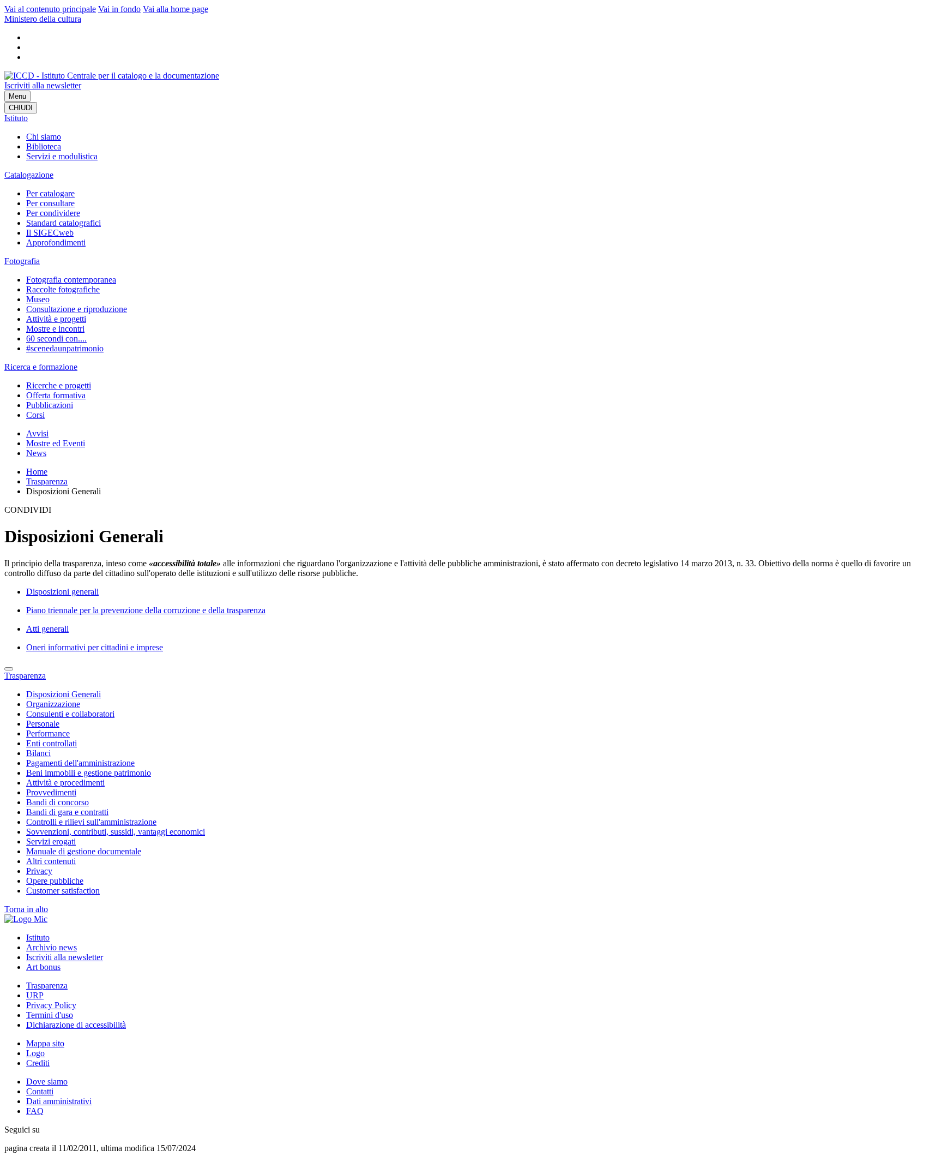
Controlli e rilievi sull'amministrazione (91, 821)
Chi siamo (43, 136)
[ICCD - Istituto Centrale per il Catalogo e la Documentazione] (111, 75)
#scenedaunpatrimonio (65, 348)
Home (36, 471)
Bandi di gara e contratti (67, 812)
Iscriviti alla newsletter (42, 85)
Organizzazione (53, 704)
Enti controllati (51, 743)
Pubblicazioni (49, 405)
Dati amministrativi (59, 1101)
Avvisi (37, 433)
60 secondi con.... (56, 338)
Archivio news (51, 947)
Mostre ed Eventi (55, 443)
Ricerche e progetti (58, 385)
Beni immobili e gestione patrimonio (88, 772)
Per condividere (53, 213)
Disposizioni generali (62, 591)
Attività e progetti (56, 319)
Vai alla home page (175, 9)
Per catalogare (50, 193)
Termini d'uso (49, 1015)
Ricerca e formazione (40, 367)
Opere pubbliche (54, 880)
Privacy (39, 871)
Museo (38, 299)
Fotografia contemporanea (71, 279)
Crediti (38, 1063)
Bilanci (38, 753)
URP (35, 995)
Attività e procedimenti (65, 782)
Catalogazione (28, 174)
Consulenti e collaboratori (70, 713)
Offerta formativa (56, 395)
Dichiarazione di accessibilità (76, 1024)
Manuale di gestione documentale (83, 851)
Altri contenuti (51, 861)
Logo (35, 1053)
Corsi (35, 415)
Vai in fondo (119, 9)
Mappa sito (45, 1043)
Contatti (39, 1091)
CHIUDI (21, 108)
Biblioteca (43, 146)
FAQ (35, 1111)
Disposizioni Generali (63, 694)
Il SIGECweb (50, 232)
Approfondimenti (56, 242)
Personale (42, 723)
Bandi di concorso (57, 802)
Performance (48, 733)
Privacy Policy (51, 1005)
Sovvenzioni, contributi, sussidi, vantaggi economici (115, 831)
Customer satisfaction (63, 890)
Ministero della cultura (42, 18)
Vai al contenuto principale (50, 9)
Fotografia (22, 261)
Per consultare (50, 203)
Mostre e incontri (55, 328)
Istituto (16, 118)
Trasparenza (47, 481)
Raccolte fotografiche (63, 289)
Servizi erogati (51, 841)
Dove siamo (47, 1081)
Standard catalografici (63, 222)
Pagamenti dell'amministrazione (80, 763)
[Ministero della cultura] (25, 919)
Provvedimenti (51, 792)
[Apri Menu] (8, 668)
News (36, 453)
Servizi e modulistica (62, 156)
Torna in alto (26, 909)
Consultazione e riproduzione (76, 309)
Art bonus (43, 967)
